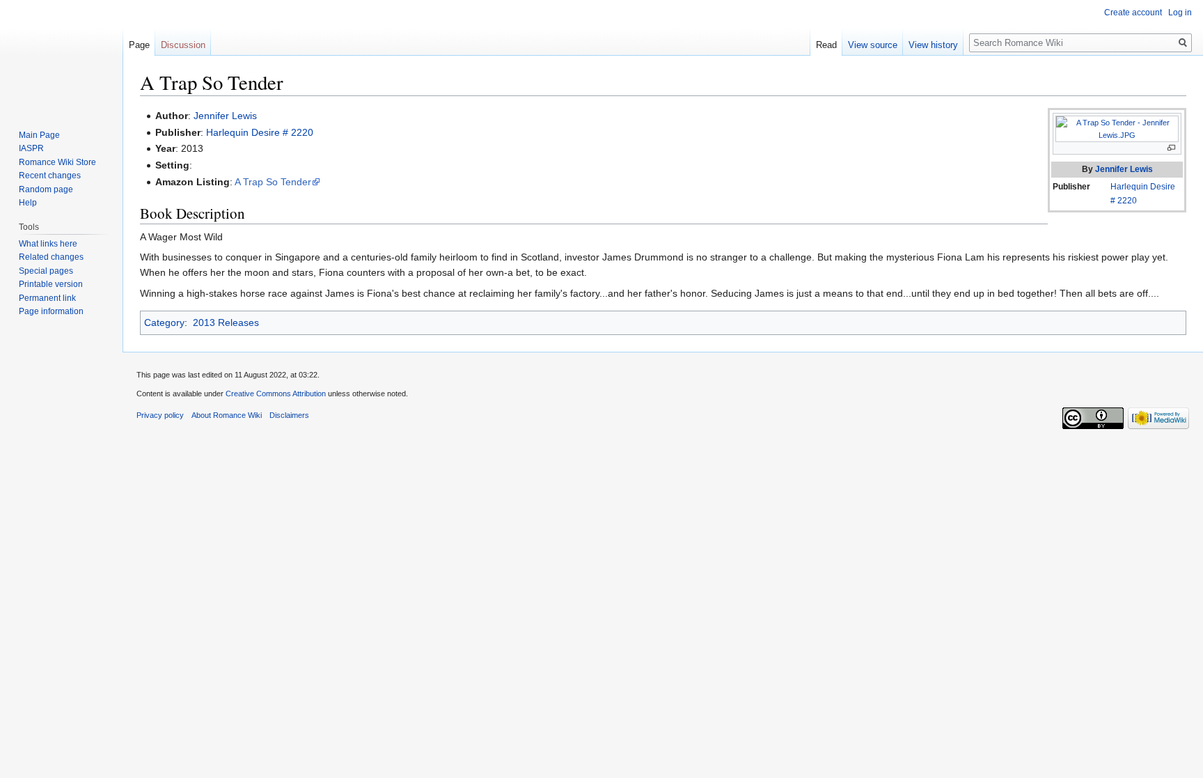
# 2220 (1123, 200)
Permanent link (47, 298)
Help (28, 203)
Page (139, 45)
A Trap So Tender (273, 181)
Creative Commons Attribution (276, 393)
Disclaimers (289, 415)
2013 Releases (226, 322)
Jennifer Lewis (1124, 169)
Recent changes (50, 175)
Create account (1133, 12)
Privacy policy (160, 415)
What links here (48, 244)
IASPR (31, 148)
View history (933, 45)
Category (164, 322)
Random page (46, 189)
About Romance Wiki (226, 415)
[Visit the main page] (61, 55)
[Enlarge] (1171, 148)
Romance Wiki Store (57, 162)
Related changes (51, 257)
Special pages (46, 271)
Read (826, 45)
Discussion (183, 45)
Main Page (39, 135)
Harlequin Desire (1142, 187)
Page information (51, 311)
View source (872, 45)
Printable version (51, 284)
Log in (1180, 12)
